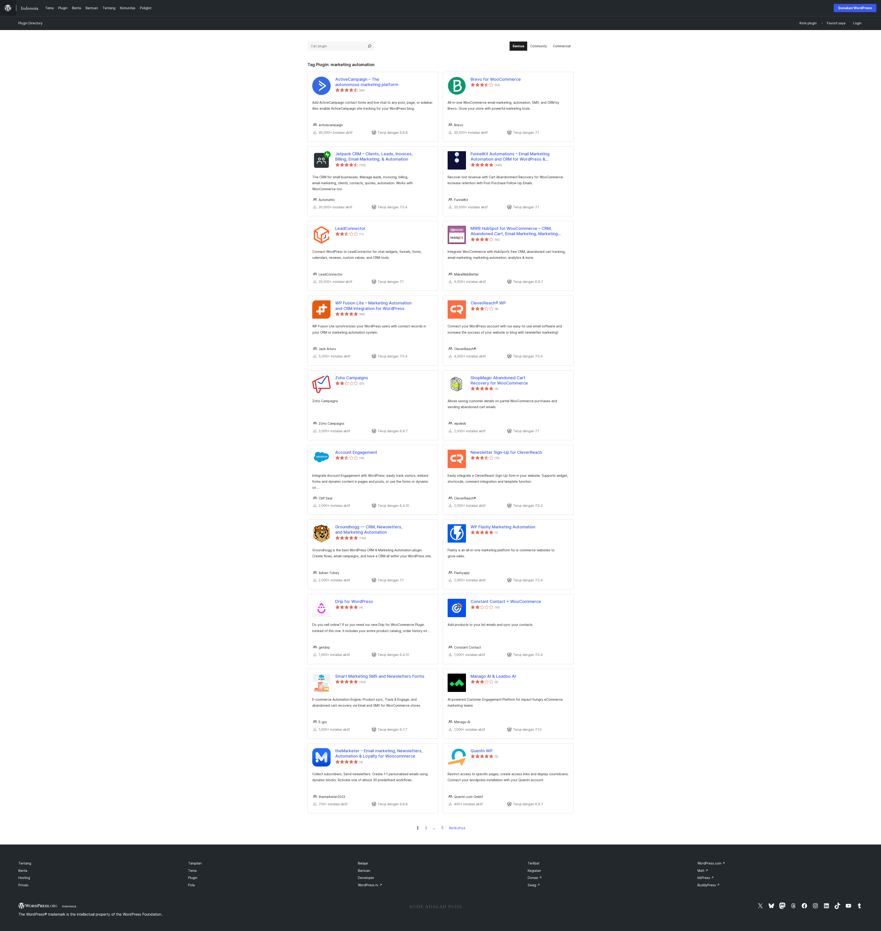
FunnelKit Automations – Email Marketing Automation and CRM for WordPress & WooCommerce (510, 156)
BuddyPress (708, 885)
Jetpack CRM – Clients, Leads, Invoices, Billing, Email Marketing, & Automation (374, 156)
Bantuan (364, 870)
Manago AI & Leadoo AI (493, 676)
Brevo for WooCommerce (496, 79)
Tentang (24, 863)
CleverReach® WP (488, 303)
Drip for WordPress (354, 601)
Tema (192, 870)
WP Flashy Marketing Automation (503, 526)
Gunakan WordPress (855, 8)
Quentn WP (482, 750)
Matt (702, 870)
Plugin (192, 878)
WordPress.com (711, 863)
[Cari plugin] (369, 46)
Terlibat (533, 863)
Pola (191, 885)
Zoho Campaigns (351, 377)
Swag (534, 885)
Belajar (363, 863)
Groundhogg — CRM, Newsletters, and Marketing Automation (368, 529)
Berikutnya (457, 828)
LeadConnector (350, 228)
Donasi (535, 878)
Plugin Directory (30, 23)
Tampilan (195, 863)
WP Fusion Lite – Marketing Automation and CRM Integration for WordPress (373, 306)
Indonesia (69, 906)
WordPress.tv (370, 885)
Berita (22, 870)
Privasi (23, 885)
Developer (366, 878)
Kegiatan (534, 870)
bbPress (705, 878)
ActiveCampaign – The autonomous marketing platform (366, 82)
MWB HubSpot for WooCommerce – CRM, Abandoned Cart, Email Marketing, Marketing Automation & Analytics (514, 231)
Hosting (24, 878)
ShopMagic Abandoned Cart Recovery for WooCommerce (499, 380)
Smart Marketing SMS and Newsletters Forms (379, 676)
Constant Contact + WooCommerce (506, 601)
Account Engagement (356, 452)
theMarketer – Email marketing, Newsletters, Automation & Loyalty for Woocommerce (379, 753)
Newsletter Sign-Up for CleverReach (506, 452)
